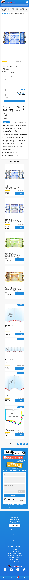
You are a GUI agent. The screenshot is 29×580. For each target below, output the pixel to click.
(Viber (11, 522)
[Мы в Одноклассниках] (5, 569)
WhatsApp (14, 522)
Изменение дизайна (14, 557)
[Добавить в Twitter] (24, 444)
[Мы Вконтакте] (17, 569)
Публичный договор (14, 538)
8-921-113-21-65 (14, 519)
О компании (14, 529)
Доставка (14, 549)
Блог (14, 540)
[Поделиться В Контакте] (18, 444)
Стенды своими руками (14, 553)
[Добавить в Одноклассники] (26, 444)
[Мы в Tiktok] (24, 569)
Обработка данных (14, 561)
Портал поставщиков (14, 542)
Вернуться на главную (23, 445)
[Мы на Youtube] (11, 569)
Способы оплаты (14, 551)
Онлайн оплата (24, 111)
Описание (6, 122)
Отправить (14, 495)
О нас (14, 534)
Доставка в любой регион (17, 111)
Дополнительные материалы (14, 555)
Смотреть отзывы (18, 61)
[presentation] (26, 39)
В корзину (19, 193)
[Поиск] (27, 5)
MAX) (18, 522)
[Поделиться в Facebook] (21, 444)
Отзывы (14, 122)
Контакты (14, 532)
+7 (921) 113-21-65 (14, 521)
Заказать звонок (6, 63)
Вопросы (20, 122)
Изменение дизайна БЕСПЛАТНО (5, 111)
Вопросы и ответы (14, 559)
